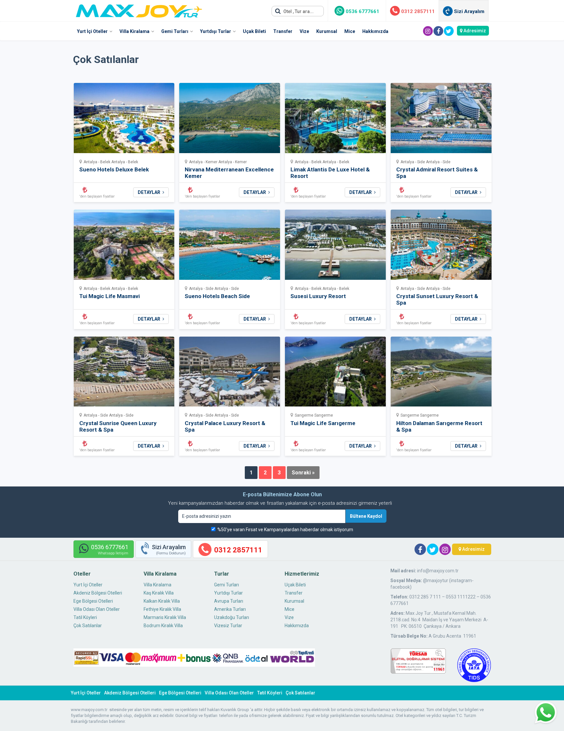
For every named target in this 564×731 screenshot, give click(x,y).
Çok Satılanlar (87, 625)
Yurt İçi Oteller (92, 31)
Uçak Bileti (254, 31)
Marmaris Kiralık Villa (165, 617)
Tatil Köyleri (85, 617)
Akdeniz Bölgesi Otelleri (97, 593)
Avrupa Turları (228, 601)
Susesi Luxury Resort (318, 296)
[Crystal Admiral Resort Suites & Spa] (441, 120)
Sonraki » (303, 472)
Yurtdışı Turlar (215, 31)
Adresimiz (474, 30)
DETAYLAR (149, 192)
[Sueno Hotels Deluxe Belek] (124, 120)
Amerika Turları (230, 609)
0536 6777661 (361, 11)
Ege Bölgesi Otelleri (93, 601)
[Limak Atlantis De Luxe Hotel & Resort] (335, 120)
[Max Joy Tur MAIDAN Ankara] (139, 9)
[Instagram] (428, 31)
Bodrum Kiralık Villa (163, 625)
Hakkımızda (375, 31)
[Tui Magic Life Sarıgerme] (335, 374)
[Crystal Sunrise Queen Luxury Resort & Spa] (124, 374)
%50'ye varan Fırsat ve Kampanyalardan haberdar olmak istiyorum (285, 529)
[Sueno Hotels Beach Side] (229, 247)
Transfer (282, 31)
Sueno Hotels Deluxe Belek (114, 169)
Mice (349, 31)
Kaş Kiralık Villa (159, 593)
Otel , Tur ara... (298, 11)
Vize (304, 31)
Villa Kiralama (134, 31)
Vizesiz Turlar (228, 625)
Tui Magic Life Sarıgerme (322, 423)
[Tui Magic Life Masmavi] (124, 247)
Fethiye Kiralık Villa (162, 609)
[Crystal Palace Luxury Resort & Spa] (229, 374)
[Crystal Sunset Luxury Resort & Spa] (441, 247)
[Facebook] (438, 31)
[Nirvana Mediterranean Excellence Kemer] (229, 120)
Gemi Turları (174, 31)
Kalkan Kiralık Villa (162, 601)
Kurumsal (326, 31)
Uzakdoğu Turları (231, 617)
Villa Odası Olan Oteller (96, 609)
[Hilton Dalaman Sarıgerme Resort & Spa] (441, 374)
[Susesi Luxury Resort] (335, 247)
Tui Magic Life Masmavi (109, 296)
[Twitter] (449, 31)
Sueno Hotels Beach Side (217, 296)
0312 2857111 (417, 11)
